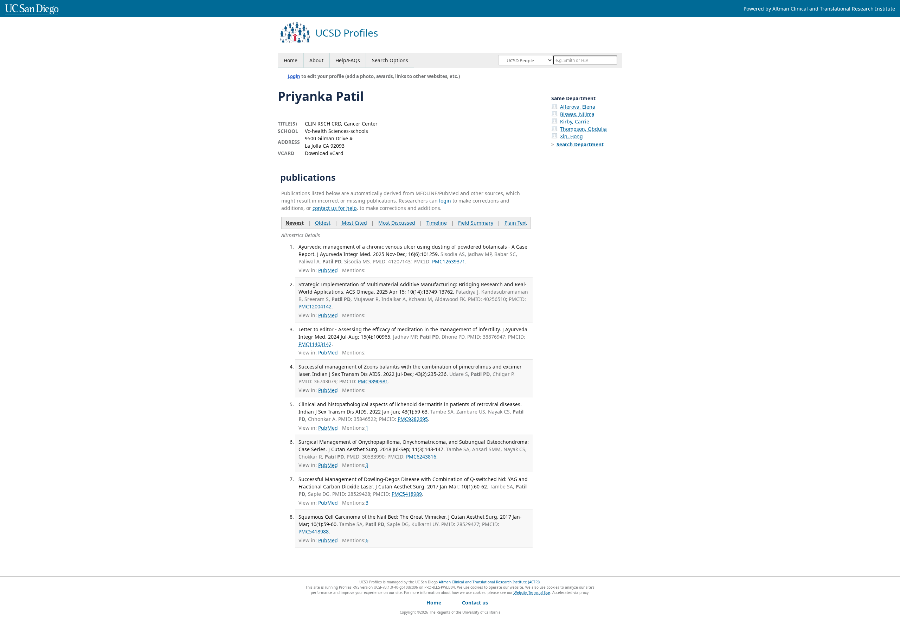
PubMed (328, 270)
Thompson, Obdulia (583, 129)
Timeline (436, 222)
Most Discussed (396, 222)
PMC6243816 (421, 456)
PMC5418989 (407, 494)
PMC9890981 (373, 381)
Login (294, 76)
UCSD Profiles (346, 32)
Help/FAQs (347, 60)
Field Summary (475, 222)
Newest (294, 222)
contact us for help (335, 208)
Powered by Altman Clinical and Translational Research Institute (819, 8)
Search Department (580, 144)
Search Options (390, 60)
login (445, 200)
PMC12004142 (315, 306)
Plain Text (515, 222)
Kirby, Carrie (574, 121)
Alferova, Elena (577, 106)
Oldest (322, 222)
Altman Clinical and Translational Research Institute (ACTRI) (489, 582)
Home (290, 60)
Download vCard (324, 153)
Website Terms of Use (532, 592)
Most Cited (354, 222)
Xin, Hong (571, 136)
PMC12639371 (448, 261)
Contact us (475, 602)
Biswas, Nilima (577, 114)
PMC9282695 (413, 419)
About (316, 60)
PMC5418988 (313, 531)
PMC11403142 (315, 344)
